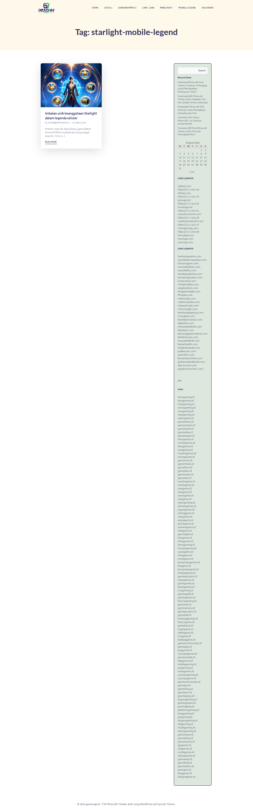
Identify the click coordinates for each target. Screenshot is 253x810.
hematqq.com (186, 235)
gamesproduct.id (187, 577)
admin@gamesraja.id (59, 123)
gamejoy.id (184, 686)
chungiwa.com (186, 316)
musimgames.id (187, 454)
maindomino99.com (189, 214)
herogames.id (185, 440)
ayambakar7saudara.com (192, 260)
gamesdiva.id (185, 432)
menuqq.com (185, 243)
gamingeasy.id (186, 696)
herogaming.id (186, 397)
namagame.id (185, 496)
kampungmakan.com (190, 278)
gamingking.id (186, 707)
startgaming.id (186, 415)
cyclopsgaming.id (188, 675)
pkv (180, 381)
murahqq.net (185, 207)
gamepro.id (184, 770)
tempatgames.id (187, 548)
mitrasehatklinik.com (190, 327)
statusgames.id (186, 756)
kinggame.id (185, 773)
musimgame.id (186, 482)
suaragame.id (185, 552)
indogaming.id (186, 404)
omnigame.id (185, 559)
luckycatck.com (187, 281)
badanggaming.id (188, 619)
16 (205, 158)
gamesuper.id (185, 475)
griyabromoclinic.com (190, 369)
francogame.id (186, 622)
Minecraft (166, 8)
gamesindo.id (185, 429)
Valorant (208, 8)
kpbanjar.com (186, 330)
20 (192, 161)
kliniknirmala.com (188, 337)
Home (95, 8)
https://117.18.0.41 (188, 211)
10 (180, 158)
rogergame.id (185, 629)
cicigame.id (184, 636)
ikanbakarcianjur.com (190, 320)
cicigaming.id (185, 591)
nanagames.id (186, 672)
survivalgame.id (187, 527)
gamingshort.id (186, 598)
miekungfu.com (187, 299)
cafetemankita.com (189, 302)
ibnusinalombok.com (190, 359)
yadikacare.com (187, 351)
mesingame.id (186, 485)
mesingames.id (186, 443)
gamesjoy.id (185, 647)
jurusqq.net (184, 200)
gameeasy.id (185, 759)
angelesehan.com (188, 288)
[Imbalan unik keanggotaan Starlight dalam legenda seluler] (71, 85)
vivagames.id (185, 450)
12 (188, 158)
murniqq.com (185, 239)
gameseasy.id (185, 735)
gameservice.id (186, 608)
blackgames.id (186, 587)
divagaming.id (186, 401)
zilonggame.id (186, 513)
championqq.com (188, 228)
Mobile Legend (187, 8)
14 (197, 158)
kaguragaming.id (187, 700)
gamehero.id (185, 468)
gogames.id (184, 745)
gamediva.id (185, 471)
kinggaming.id (186, 714)
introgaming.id (186, 545)
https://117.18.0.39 (188, 197)
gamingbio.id (185, 534)
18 (184, 161)
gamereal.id (184, 605)
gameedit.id (184, 615)
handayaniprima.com (190, 274)
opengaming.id (186, 503)
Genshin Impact (127, 8)
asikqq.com (184, 186)
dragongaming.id (187, 721)
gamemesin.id (186, 464)
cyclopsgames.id (187, 654)
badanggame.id (186, 640)
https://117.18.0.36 (188, 190)
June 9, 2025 (80, 123)
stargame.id (184, 499)
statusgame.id (186, 418)
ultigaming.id (185, 724)
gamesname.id (186, 742)
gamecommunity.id (189, 682)
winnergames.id (187, 506)
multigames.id (186, 752)
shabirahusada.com (189, 348)
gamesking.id (185, 738)
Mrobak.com (185, 295)
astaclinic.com (186, 355)
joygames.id (185, 650)
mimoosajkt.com (188, 309)
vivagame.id (185, 489)
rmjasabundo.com (188, 306)
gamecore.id (185, 461)
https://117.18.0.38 (188, 218)
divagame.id (185, 492)
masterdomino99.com (190, 221)
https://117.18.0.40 (188, 232)
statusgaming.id (187, 731)
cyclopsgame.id (187, 679)
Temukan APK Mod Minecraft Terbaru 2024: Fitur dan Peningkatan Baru (192, 132)
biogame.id (184, 566)
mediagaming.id (187, 665)
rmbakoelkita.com (188, 285)
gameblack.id (185, 626)
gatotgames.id (186, 584)
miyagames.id (186, 580)
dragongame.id (186, 777)
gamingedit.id (185, 594)
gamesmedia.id (186, 657)
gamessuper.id (186, 436)
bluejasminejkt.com (189, 292)
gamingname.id (187, 703)
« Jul (191, 172)
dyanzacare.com (187, 366)
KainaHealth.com (188, 344)
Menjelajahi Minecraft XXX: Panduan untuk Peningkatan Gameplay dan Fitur (191, 110)
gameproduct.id (187, 612)
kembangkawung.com (191, 313)
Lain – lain (148, 8)
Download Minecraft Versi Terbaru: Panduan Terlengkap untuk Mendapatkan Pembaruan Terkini (192, 87)
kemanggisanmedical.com (193, 334)
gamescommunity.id (189, 643)
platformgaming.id (188, 710)
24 (180, 165)
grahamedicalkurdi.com (191, 362)
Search (202, 70)
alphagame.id (185, 633)
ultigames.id (185, 749)
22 (201, 161)
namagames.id (186, 457)
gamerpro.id (185, 693)
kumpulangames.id (189, 563)
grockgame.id (186, 524)
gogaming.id (185, 717)
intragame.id (185, 556)
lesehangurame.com (189, 257)
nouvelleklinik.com (189, 341)
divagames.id (185, 447)
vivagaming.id (186, 411)
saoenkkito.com (187, 271)
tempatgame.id (186, 573)
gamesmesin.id (186, 425)
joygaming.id (185, 668)
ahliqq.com (184, 193)
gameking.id (185, 763)
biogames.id (185, 538)
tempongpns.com (188, 264)
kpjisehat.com (186, 323)
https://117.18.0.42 (188, 204)
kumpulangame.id (188, 570)
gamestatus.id (186, 766)
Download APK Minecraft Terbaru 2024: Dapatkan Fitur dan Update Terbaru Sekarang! (193, 100)
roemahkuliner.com (189, 267)
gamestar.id (184, 478)
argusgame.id (185, 520)
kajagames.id (185, 661)
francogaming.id (187, 601)
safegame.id (185, 531)
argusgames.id (186, 510)
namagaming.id (187, 408)
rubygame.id (185, 517)
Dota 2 (108, 8)
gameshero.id (185, 422)
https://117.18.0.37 (188, 225)
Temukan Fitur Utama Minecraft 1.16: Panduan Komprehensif (189, 121)
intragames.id (185, 541)
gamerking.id (185, 689)
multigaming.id (186, 728)
